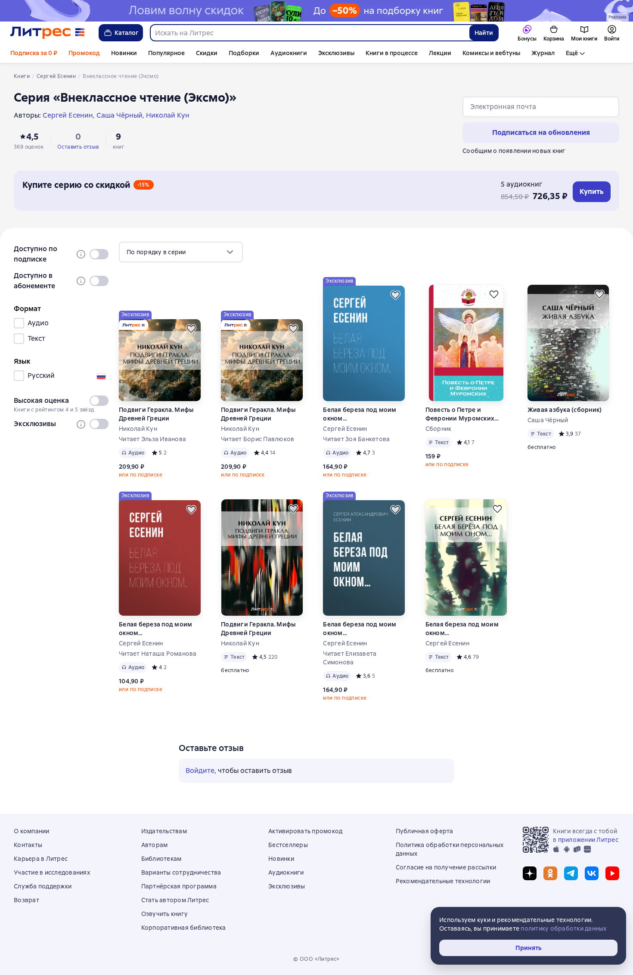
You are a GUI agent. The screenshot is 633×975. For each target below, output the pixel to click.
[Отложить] (191, 329)
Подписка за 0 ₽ (33, 53)
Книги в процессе (392, 53)
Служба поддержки (42, 886)
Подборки (244, 53)
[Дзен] (530, 873)
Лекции (440, 53)
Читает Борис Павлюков (257, 439)
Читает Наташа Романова (158, 653)
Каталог (127, 33)
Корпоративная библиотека (183, 927)
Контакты (28, 845)
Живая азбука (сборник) (565, 410)
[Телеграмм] (571, 873)
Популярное (166, 53)
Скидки (206, 53)
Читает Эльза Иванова (152, 439)
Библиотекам (161, 859)
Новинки (124, 53)
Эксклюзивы (336, 53)
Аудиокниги (288, 53)
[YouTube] (612, 873)
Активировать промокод (305, 831)
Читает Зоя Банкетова (356, 439)
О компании (32, 831)
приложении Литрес (588, 840)
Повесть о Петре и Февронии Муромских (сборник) (460, 414)
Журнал (543, 53)
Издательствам (164, 831)
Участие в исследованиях (52, 872)
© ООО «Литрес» (316, 959)
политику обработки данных (563, 928)
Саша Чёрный (548, 420)
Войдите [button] (200, 770)
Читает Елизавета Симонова (349, 658)
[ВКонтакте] (592, 873)
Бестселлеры (288, 845)
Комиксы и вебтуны (491, 53)
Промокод (84, 53)
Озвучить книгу (164, 914)
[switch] (99, 254)
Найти (484, 33)
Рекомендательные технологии (443, 881)
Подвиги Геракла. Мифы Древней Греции (156, 414)
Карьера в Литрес (41, 859)
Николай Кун (138, 429)
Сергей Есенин (345, 429)
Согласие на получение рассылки (446, 867)
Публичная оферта (424, 831)
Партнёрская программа (179, 886)
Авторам (154, 845)
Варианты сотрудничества (181, 872)
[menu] (181, 252)
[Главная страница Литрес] (47, 33)
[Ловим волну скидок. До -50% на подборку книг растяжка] (316, 11)
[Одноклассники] (550, 873)
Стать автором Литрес (175, 900)
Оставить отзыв (78, 147)
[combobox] (309, 32)
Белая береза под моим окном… (359, 414)
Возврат (26, 900)
